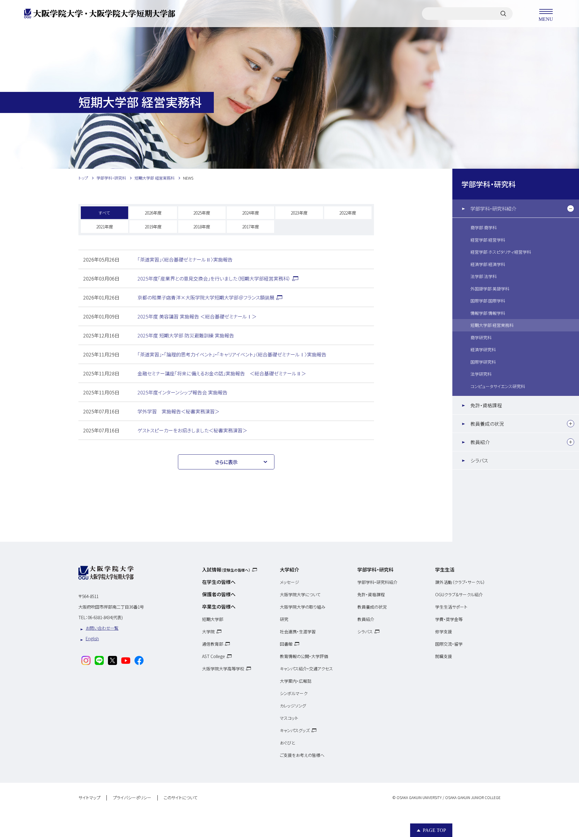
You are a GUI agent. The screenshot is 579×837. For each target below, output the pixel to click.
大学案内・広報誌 (296, 681)
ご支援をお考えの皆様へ (302, 755)
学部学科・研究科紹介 (493, 208)
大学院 (208, 632)
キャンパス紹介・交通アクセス (306, 669)
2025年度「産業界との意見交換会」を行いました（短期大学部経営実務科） (214, 278)
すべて (104, 213)
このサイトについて (181, 798)
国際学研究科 (483, 362)
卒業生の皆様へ (219, 606)
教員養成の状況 (487, 423)
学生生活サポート (451, 607)
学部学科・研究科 (488, 184)
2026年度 (153, 213)
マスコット (289, 718)
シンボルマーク (294, 693)
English (92, 638)
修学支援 (443, 632)
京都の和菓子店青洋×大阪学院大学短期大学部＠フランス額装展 (206, 297)
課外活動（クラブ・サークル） (460, 582)
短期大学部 (212, 619)
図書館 (286, 644)
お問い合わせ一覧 (102, 628)
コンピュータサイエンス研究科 (497, 386)
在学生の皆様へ (219, 581)
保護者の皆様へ (219, 594)
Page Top (434, 830)
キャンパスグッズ (295, 730)
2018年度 (201, 227)
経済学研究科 (483, 349)
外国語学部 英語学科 (489, 289)
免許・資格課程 (486, 405)
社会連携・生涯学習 (298, 632)
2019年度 (153, 227)
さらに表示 (226, 462)
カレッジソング (293, 706)
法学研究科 (481, 374)
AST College (213, 656)
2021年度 (104, 227)
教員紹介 (480, 442)
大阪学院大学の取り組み (302, 607)
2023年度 (299, 213)
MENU (546, 19)
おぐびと (287, 743)
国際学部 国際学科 (487, 301)
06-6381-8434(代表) (105, 617)
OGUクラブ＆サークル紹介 (459, 594)
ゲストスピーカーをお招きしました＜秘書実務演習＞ (192, 430)
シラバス (479, 460)
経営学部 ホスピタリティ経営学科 (500, 252)
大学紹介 (289, 569)
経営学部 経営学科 (487, 240)
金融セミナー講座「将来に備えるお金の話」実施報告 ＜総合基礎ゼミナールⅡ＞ (222, 373)
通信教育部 (212, 644)
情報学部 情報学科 (487, 313)
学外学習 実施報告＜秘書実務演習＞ (179, 411)
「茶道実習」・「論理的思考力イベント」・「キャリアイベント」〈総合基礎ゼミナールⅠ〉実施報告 (232, 354)
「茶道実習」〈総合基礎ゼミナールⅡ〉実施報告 (185, 259)
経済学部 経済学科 (487, 264)
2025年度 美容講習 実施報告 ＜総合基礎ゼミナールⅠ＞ (197, 316)
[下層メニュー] (570, 208)
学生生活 (444, 569)
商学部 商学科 (483, 227)
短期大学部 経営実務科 (492, 325)
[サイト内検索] (503, 13)
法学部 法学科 (483, 276)
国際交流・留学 (449, 644)
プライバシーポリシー (132, 798)
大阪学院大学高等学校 (223, 669)
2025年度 (201, 213)
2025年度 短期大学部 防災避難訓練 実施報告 (186, 335)
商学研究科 (481, 337)
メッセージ (289, 582)
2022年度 (347, 213)
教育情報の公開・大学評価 (304, 656)
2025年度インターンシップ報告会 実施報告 (182, 392)
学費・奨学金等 (449, 619)
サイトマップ (89, 798)
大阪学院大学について (300, 594)
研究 (284, 619)
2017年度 (250, 227)
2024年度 (250, 213)
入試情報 (226, 569)
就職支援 (443, 656)
